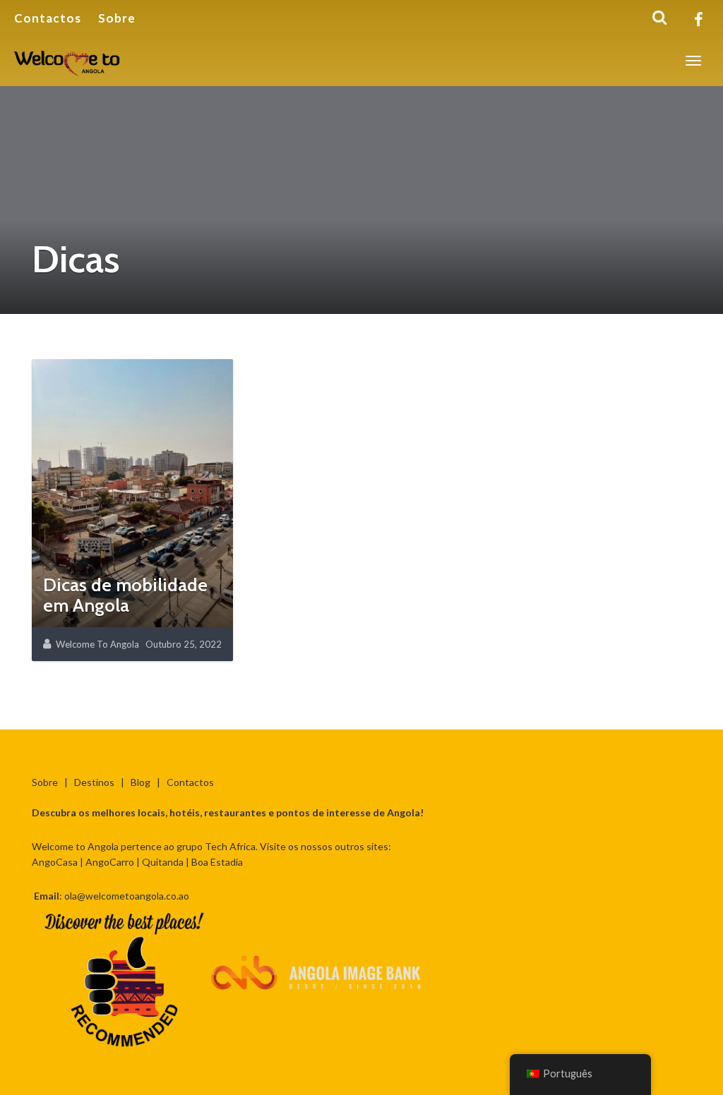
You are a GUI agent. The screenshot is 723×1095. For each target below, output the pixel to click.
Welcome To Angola (97, 644)
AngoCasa (55, 862)
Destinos (94, 782)
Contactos (47, 18)
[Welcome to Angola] (68, 60)
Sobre (117, 18)
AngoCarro (109, 862)
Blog (140, 782)
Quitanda (163, 862)
